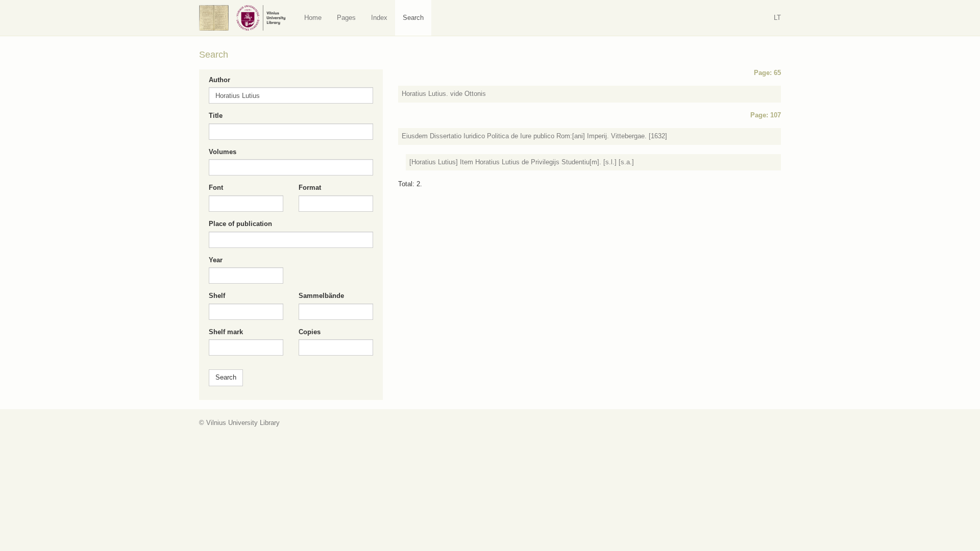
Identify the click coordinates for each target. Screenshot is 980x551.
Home (313, 17)
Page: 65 (767, 73)
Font (216, 187)
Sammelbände (321, 295)
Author (219, 80)
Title (216, 115)
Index (379, 17)
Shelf (217, 295)
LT (777, 17)
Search (413, 17)
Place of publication (240, 224)
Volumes (222, 152)
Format (310, 187)
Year (216, 260)
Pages (346, 17)
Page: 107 (765, 115)
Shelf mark (226, 332)
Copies (310, 332)
